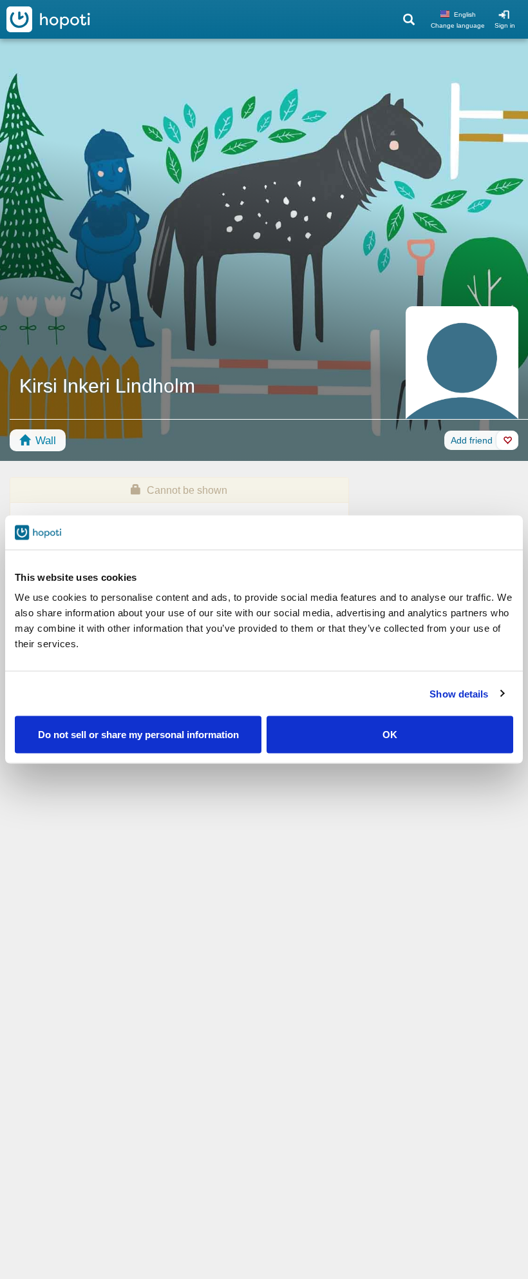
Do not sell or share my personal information (138, 734)
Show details (458, 693)
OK (389, 734)
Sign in (505, 25)
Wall (44, 440)
